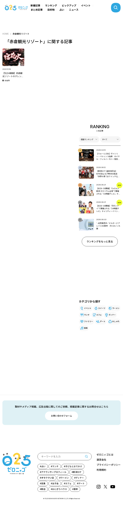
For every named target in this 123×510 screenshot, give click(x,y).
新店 (43, 489)
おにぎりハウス (59, 489)
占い (61, 9)
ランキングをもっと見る (100, 241)
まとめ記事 (37, 9)
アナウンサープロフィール (53, 472)
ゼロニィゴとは (105, 454)
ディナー (112, 315)
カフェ (99, 315)
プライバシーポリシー (109, 464)
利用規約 (101, 469)
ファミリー (88, 321)
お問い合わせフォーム (61, 415)
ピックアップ (69, 5)
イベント (86, 5)
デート (102, 321)
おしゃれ (115, 321)
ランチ (86, 315)
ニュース (73, 9)
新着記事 (35, 5)
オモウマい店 (47, 477)
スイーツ (101, 308)
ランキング (51, 5)
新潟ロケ (77, 472)
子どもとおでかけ (73, 466)
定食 (43, 483)
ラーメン (115, 308)
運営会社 (101, 459)
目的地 (51, 9)
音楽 (86, 328)
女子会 (55, 483)
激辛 (76, 489)
